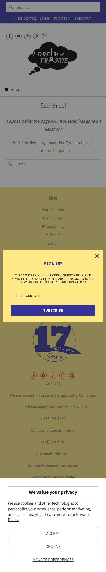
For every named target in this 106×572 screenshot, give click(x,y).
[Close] (97, 256)
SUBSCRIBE (53, 310)
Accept (53, 533)
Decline (53, 546)
